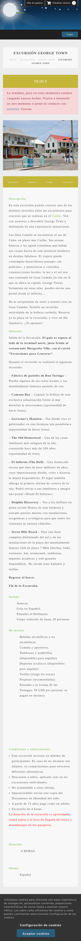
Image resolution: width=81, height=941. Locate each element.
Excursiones (27, 60)
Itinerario (32, 182)
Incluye (49, 182)
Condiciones (68, 182)
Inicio (12, 60)
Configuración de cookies (40, 925)
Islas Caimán (47, 60)
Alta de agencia (35, 3)
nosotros (13, 109)
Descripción (13, 182)
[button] (8, 145)
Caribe (56, 215)
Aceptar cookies (36, 933)
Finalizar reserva (63, 3)
